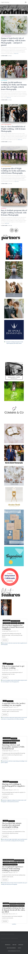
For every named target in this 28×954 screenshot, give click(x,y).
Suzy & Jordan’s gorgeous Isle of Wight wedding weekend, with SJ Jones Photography (14, 212)
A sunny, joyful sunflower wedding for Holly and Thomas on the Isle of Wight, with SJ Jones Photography (14, 85)
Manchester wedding (7, 740)
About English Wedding (11, 947)
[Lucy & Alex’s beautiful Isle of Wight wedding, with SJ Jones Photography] (14, 113)
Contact (19, 947)
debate (4, 700)
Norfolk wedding (13, 903)
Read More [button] (5, 640)
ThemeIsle (18, 950)
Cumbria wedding (6, 620)
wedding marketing (13, 781)
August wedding (4, 80)
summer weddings (6, 864)
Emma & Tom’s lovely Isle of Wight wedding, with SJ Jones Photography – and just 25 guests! (13, 41)
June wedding (6, 862)
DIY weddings (14, 738)
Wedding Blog (7, 944)
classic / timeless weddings (6, 36)
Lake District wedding (15, 620)
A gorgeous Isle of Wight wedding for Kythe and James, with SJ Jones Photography (13, 170)
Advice (4, 663)
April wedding (3, 208)
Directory (14, 944)
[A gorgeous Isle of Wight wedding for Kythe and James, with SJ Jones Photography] (14, 155)
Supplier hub (20, 944)
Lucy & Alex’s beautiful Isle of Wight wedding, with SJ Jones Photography (13, 128)
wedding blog (21, 623)
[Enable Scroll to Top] (25, 951)
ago (10, 55)
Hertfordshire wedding (19, 860)
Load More (14, 924)
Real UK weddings (6, 623)
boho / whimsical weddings (8, 859)
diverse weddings (6, 738)
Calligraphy (5, 820)
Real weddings (14, 623)
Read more (16, 53)
